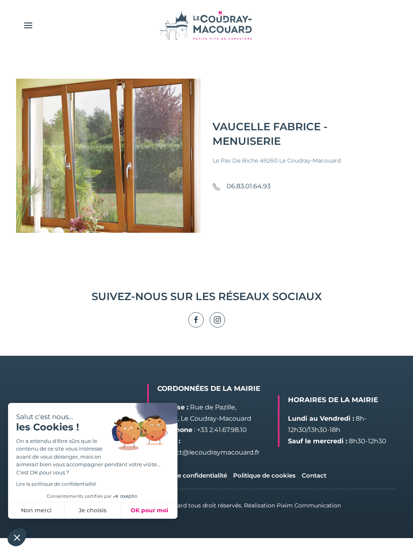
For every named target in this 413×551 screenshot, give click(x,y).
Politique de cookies (264, 475)
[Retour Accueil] (206, 25)
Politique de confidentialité (185, 475)
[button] (28, 25)
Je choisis (92, 510)
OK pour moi (149, 510)
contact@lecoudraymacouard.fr (208, 452)
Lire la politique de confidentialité (56, 484)
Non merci (36, 510)
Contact (314, 475)
